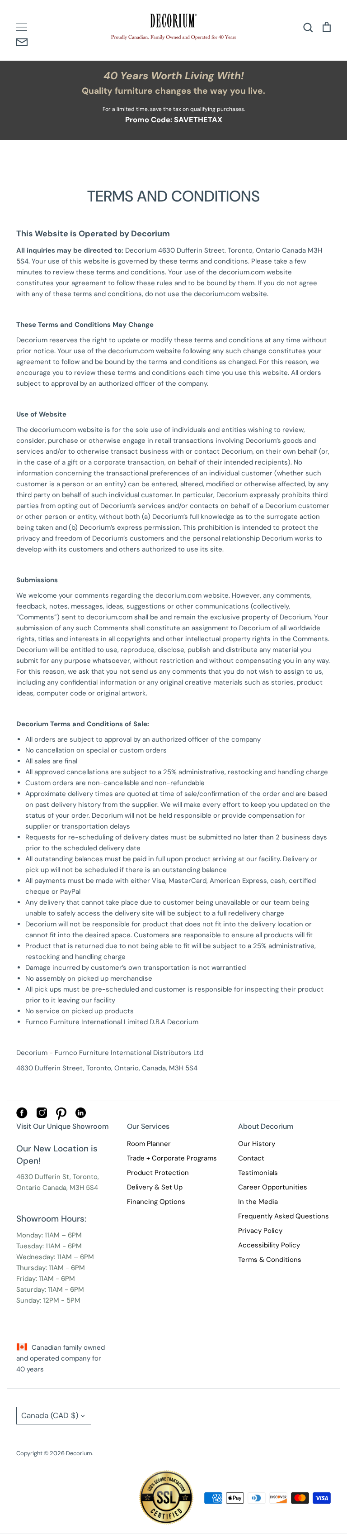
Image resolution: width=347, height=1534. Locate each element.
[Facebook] (22, 1116)
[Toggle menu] (22, 27)
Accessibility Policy (269, 1245)
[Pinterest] (61, 1117)
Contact (251, 1158)
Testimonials (258, 1172)
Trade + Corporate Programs (172, 1158)
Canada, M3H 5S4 (70, 1187)
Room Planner (149, 1143)
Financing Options (156, 1201)
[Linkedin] (80, 1115)
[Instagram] (42, 1115)
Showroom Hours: (51, 1218)
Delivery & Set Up (155, 1187)
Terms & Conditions (269, 1259)
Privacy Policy (260, 1230)
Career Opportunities (272, 1187)
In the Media (258, 1201)
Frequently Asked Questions (283, 1216)
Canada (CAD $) (49, 1415)
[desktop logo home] (173, 27)
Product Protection (158, 1172)
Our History (256, 1143)
